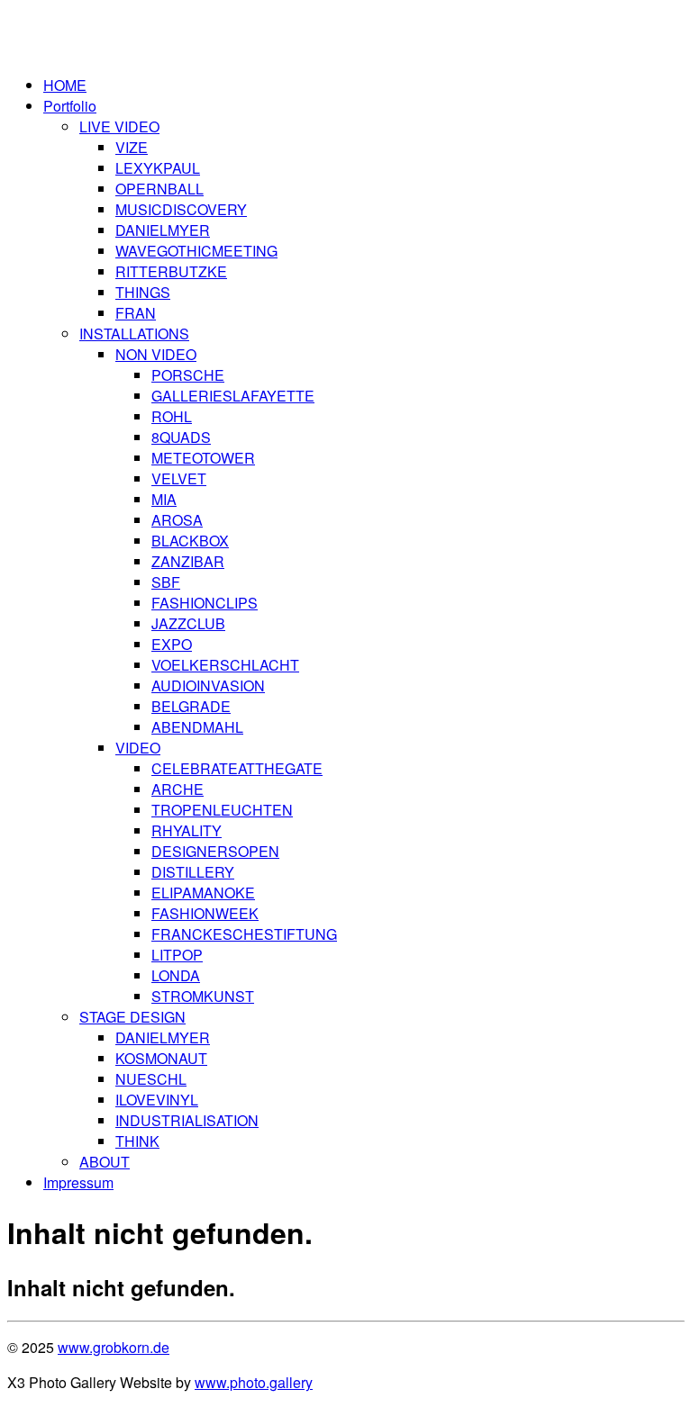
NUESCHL (151, 1079)
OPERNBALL (159, 188)
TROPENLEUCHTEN (222, 809)
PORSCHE (187, 375)
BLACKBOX (190, 540)
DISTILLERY (192, 871)
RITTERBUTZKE (171, 271)
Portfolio (69, 105)
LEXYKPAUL (157, 168)
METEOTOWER (203, 457)
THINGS (142, 292)
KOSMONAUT (161, 1058)
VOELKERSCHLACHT (225, 664)
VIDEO (137, 747)
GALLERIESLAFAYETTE (232, 395)
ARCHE (177, 789)
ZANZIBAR (187, 561)
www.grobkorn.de (113, 1347)
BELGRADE (191, 706)
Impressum (78, 1182)
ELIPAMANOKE (203, 892)
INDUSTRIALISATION (187, 1120)
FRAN (135, 312)
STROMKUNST (202, 996)
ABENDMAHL (197, 727)
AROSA (177, 520)
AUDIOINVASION (208, 685)
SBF (165, 582)
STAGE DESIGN (132, 1016)
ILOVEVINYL (156, 1099)
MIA (164, 499)
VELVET (178, 478)
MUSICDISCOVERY (181, 209)
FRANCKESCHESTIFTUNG (244, 934)
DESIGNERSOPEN (215, 851)
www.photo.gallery (254, 1382)
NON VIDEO (155, 354)
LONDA (175, 975)
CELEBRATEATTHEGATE (237, 768)
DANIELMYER (162, 230)
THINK (137, 1141)
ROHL (171, 416)
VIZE (131, 147)
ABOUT (104, 1161)
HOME (64, 85)
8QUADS (181, 437)
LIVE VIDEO (119, 126)
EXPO (171, 644)
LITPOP (177, 954)
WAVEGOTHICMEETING (196, 250)
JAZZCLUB (188, 623)
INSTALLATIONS (134, 333)
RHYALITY (186, 830)
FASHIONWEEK (205, 913)
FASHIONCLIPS (204, 602)
